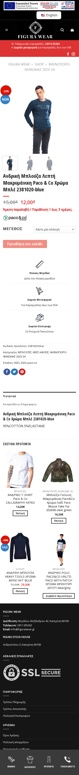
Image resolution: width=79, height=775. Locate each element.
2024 (23, 363)
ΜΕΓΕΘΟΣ (12, 229)
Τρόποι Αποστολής (14, 709)
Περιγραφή (9, 396)
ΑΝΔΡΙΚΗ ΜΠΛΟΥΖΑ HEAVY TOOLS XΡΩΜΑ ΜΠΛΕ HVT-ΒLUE (20, 576)
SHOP (39, 64)
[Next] (70, 116)
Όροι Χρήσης (11, 735)
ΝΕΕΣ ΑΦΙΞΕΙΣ (41, 352)
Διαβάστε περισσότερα (59, 595)
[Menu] (6, 30)
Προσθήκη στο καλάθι (25, 244)
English (51, 15)
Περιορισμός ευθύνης (16, 749)
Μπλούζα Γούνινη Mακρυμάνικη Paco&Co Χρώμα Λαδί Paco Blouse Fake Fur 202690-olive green (59, 502)
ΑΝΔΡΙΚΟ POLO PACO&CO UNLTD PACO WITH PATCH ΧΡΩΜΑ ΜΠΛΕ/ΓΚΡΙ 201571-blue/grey (58, 580)
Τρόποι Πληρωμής (14, 702)
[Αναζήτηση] (62, 30)
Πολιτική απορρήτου (16, 742)
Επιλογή (20, 513)
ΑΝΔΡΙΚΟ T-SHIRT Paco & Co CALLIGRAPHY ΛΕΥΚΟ (20, 498)
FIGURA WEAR (19, 64)
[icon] (68, 54)
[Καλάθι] (72, 30)
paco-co (32, 363)
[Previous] (8, 116)
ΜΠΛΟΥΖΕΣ (25, 352)
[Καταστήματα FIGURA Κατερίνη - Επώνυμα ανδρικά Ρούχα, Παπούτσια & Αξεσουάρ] (35, 30)
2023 (16, 363)
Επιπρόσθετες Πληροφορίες (20, 404)
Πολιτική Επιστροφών (16, 716)
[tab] (39, 396)
